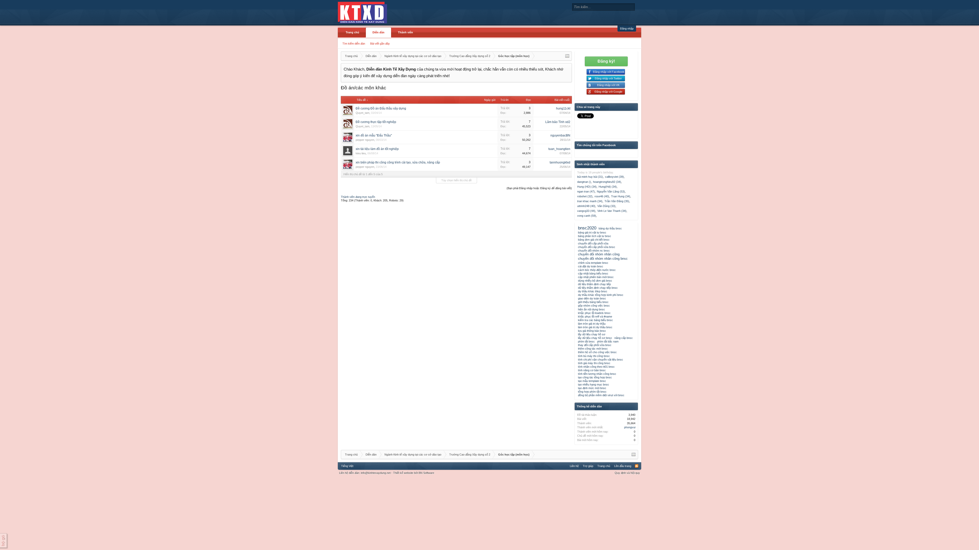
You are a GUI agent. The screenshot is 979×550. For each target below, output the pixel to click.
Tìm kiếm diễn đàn (353, 43)
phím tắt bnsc (586, 341)
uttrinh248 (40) (586, 206)
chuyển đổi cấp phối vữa (593, 243)
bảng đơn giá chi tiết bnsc (594, 239)
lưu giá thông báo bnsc (592, 330)
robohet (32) (584, 196)
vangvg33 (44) (586, 210)
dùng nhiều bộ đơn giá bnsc (595, 280)
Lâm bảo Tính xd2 (557, 122)
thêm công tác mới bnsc (593, 348)
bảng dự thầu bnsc (610, 228)
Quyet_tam (362, 112)
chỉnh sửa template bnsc (593, 262)
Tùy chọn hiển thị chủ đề (456, 180)
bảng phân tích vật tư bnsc (594, 236)
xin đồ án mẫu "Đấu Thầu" (374, 135)
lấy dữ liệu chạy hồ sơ (591, 334)
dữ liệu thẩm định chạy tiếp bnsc (598, 287)
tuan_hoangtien (559, 149)
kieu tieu (361, 153)
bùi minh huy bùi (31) (590, 176)
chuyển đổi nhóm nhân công (599, 254)
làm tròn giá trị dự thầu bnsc (595, 327)
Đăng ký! (606, 61)
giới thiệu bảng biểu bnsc (593, 302)
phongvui (629, 427)
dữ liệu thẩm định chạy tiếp (594, 284)
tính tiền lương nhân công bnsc (597, 373)
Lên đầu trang (622, 466)
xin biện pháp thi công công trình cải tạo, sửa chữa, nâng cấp (398, 162)
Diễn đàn (378, 32)
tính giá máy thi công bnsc (594, 363)
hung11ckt (563, 108)
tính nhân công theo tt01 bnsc (596, 366)
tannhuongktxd (560, 162)
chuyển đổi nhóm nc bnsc (594, 250)
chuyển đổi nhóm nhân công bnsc (603, 258)
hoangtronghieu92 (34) (607, 181)
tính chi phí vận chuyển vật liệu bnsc (600, 359)
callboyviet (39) (614, 176)
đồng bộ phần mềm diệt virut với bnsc (601, 395)
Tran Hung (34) (620, 196)
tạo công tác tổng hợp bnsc (595, 377)
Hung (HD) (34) (587, 186)
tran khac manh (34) (589, 201)
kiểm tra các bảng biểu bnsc (595, 320)
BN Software (426, 472)
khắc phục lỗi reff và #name (595, 316)
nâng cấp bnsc (623, 337)
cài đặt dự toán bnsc (590, 266)
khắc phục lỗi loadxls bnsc (594, 312)
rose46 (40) (602, 196)
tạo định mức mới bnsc (592, 388)
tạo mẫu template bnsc (592, 380)
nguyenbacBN (560, 135)
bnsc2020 (587, 228)
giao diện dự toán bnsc (592, 298)
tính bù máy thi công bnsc (594, 356)
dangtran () (584, 181)
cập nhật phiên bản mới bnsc (596, 277)
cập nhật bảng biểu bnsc (593, 273)
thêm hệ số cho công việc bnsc (597, 352)
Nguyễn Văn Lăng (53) (611, 191)
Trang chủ (352, 32)
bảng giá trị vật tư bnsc (592, 232)
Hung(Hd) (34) (608, 186)
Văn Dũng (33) (606, 206)
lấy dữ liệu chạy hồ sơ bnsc (595, 337)
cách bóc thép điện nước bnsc (597, 269)
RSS (637, 466)
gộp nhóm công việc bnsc (594, 305)
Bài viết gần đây (380, 43)
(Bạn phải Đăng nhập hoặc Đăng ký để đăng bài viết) (539, 188)
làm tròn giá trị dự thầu (592, 323)
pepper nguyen (365, 139)
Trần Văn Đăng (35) (616, 201)
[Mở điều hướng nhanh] (567, 56)
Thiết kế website (403, 472)
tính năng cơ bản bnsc (592, 370)
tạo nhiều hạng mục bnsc (593, 384)
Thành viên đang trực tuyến (358, 196)
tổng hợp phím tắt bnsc (592, 391)
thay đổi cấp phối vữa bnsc (594, 345)
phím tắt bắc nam (608, 341)
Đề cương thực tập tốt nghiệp (376, 122)
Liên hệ (574, 466)
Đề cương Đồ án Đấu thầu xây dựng (381, 108)
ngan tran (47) (586, 191)
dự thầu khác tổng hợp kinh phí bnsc (600, 294)
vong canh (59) (586, 215)
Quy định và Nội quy (627, 472)
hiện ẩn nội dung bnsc (591, 309)
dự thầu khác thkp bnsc (592, 291)
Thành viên (405, 32)
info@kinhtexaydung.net (376, 472)
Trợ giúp (588, 466)
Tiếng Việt (347, 466)
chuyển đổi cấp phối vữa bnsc (596, 247)
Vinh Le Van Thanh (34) (611, 210)
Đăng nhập (627, 28)
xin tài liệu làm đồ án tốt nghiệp (377, 149)
